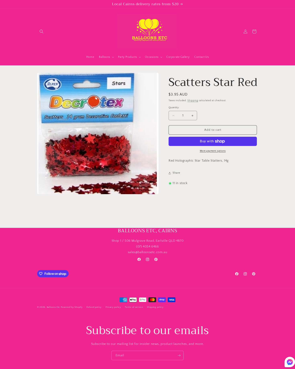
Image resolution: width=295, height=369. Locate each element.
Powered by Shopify (72, 307)
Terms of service (134, 307)
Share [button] (176, 172)
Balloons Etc (53, 307)
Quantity (174, 107)
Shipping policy (155, 307)
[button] (41, 31)
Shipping (192, 100)
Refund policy (94, 307)
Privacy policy (113, 307)
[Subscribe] (179, 355)
